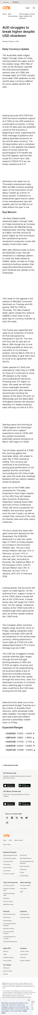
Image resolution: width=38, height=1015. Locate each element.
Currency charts (8, 901)
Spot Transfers (7, 867)
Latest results (24, 954)
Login (27, 8)
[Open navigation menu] (34, 8)
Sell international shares (10, 941)
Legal (4, 954)
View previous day (10, 765)
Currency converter (9, 885)
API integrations (24, 914)
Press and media (25, 917)
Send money (6, 917)
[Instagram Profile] (7, 823)
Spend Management (25, 858)
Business (6, 2)
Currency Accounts (8, 873)
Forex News (23, 888)
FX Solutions (6, 864)
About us (5, 951)
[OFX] (6, 8)
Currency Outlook (25, 885)
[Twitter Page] (17, 818)
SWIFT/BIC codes (8, 904)
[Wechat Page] (22, 818)
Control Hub (23, 855)
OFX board (6, 968)
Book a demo (7, 844)
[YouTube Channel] (26, 818)
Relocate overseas (8, 928)
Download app (7, 920)
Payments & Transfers (9, 858)
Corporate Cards (8, 861)
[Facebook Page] (7, 818)
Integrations (23, 869)
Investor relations (25, 960)
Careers (5, 974)
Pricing (22, 872)
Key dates (23, 957)
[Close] (29, 1000)
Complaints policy (8, 957)
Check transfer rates (9, 914)
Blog (21, 891)
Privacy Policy (7, 960)
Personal (15, 2)
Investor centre (24, 951)
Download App (24, 875)
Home (4, 14)
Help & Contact (18, 840)
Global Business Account (10, 855)
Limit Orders (6, 870)
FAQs (10, 840)
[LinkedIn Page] (12, 818)
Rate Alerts (6, 898)
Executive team (7, 971)
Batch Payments (24, 866)
